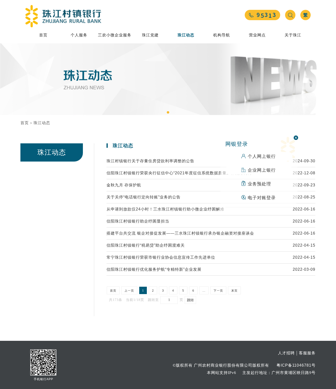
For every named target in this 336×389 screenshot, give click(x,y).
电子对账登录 (262, 197)
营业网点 (257, 35)
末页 (234, 290)
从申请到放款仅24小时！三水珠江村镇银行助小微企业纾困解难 (165, 209)
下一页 (218, 290)
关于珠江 (293, 35)
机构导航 (221, 35)
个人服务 (79, 35)
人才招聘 (286, 353)
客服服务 (307, 353)
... (203, 290)
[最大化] (18, 5)
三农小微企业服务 (114, 35)
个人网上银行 (262, 156)
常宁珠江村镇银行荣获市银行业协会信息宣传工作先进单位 (161, 257)
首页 (43, 35)
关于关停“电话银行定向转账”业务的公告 (144, 197)
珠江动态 (186, 35)
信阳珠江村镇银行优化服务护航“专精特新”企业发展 (154, 269)
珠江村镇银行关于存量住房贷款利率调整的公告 (150, 161)
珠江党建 (150, 35)
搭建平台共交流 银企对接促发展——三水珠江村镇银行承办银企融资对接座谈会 (180, 233)
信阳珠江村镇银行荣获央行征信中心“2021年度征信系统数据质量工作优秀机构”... (182, 173)
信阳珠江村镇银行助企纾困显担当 (138, 221)
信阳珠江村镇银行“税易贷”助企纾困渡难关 (146, 245)
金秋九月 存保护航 (124, 185)
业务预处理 (259, 183)
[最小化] (13, 5)
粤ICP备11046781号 (296, 365)
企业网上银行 (262, 170)
